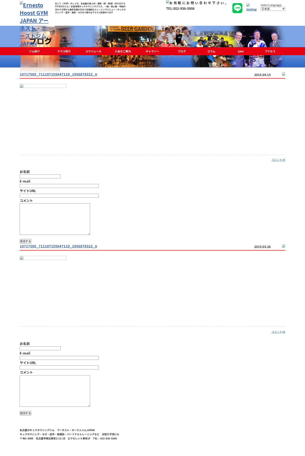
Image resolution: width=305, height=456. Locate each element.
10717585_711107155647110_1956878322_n (58, 74)
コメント (26, 200)
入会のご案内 (123, 51)
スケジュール (93, 51)
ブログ (182, 51)
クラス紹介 (64, 51)
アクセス (270, 51)
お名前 (25, 171)
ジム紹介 (34, 51)
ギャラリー (152, 51)
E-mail (25, 181)
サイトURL (28, 190)
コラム (211, 51)
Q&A (241, 51)
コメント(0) (278, 160)
